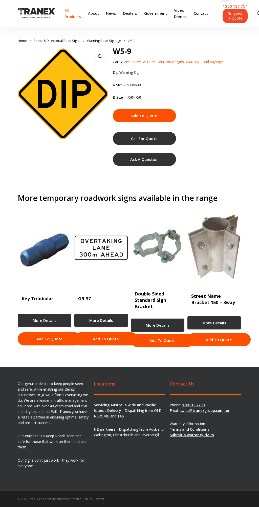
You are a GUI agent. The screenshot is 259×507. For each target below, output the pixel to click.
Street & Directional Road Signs (56, 40)
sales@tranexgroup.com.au (204, 410)
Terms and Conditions (189, 429)
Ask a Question (144, 159)
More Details (44, 320)
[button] (100, 56)
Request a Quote (235, 16)
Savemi (99, 499)
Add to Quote (144, 115)
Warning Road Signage (104, 40)
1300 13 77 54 (193, 405)
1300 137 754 (235, 6)
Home (22, 40)
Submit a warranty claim (192, 434)
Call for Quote (144, 138)
